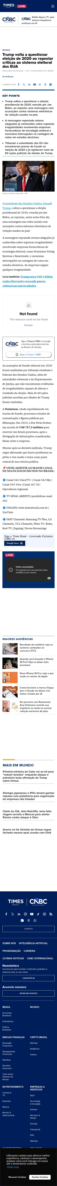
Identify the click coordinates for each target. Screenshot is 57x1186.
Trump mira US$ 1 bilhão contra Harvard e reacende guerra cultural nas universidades (27, 281)
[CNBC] (9, 19)
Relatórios (35, 1049)
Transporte (35, 1129)
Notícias (34, 1043)
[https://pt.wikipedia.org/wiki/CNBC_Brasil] (44, 914)
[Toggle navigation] (52, 6)
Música (5, 1107)
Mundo (6, 50)
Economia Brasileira (7, 1014)
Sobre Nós (9, 943)
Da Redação (8, 77)
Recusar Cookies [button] (17, 1177)
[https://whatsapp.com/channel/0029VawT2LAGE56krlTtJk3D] (35, 920)
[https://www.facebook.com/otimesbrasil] (6, 914)
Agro (32, 1095)
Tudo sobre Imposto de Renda (7, 1077)
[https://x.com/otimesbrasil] (12, 914)
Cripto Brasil (38, 1037)
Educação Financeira (7, 1044)
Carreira (29, 950)
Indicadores (7, 1021)
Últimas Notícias (13, 958)
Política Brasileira (6, 1028)
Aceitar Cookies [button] (40, 1177)
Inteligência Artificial (33, 943)
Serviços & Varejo (35, 1116)
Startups (34, 1141)
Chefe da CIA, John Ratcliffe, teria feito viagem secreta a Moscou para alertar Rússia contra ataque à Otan (27, 814)
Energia (33, 1123)
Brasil (6, 1007)
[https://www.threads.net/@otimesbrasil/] (28, 920)
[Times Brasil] (9, 6)
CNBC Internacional (40, 958)
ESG (32, 1135)
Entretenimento (12, 1087)
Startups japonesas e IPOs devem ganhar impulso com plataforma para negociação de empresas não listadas (28, 796)
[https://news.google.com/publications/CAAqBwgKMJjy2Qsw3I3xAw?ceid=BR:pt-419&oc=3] (22, 920)
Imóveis (33, 1109)
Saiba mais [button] (13, 1167)
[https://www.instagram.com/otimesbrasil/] (25, 914)
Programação (11, 950)
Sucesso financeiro (7, 1067)
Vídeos (33, 1054)
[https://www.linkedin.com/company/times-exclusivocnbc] (19, 914)
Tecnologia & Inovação (35, 1102)
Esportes (6, 1101)
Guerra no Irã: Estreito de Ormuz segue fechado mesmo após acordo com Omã (27, 831)
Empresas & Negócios (37, 1088)
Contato (28, 929)
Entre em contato (28, 993)
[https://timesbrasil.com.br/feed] (51, 914)
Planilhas (6, 1060)
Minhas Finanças (13, 1037)
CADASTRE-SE (28, 978)
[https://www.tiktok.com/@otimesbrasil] (38, 914)
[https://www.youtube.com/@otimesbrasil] (31, 914)
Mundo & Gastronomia (8, 1114)
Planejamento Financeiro (8, 1053)
